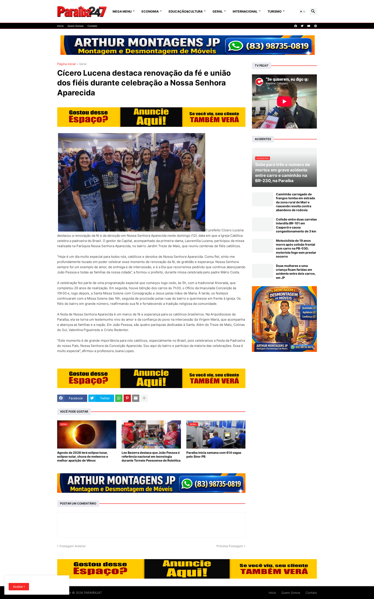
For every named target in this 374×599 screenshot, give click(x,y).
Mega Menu (122, 11)
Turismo (275, 11)
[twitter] (302, 26)
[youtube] (308, 26)
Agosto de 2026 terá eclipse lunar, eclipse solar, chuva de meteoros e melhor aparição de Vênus (82, 456)
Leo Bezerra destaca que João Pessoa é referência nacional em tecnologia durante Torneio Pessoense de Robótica (151, 456)
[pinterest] (315, 26)
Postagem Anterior (73, 546)
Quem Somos (76, 26)
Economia (150, 11)
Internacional (245, 11)
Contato (92, 26)
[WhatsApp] (119, 398)
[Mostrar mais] (144, 398)
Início (60, 26)
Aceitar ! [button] (19, 586)
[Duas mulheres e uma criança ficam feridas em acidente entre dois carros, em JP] (262, 271)
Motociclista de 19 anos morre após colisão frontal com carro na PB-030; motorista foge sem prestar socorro (296, 248)
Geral (218, 11)
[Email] (135, 398)
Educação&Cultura (186, 11)
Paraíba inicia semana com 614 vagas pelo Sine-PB (213, 454)
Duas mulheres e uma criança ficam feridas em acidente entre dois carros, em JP (296, 271)
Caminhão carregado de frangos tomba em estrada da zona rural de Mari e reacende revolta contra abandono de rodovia (295, 202)
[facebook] (295, 26)
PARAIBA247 (93, 592)
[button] (302, 11)
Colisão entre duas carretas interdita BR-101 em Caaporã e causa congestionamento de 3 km (296, 225)
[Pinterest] (127, 398)
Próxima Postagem (229, 546)
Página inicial (66, 64)
